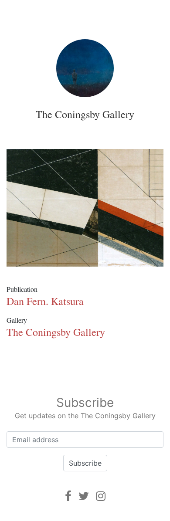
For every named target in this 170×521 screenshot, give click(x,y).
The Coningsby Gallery (85, 114)
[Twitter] (83, 496)
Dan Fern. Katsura (45, 301)
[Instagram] (100, 496)
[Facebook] (68, 496)
